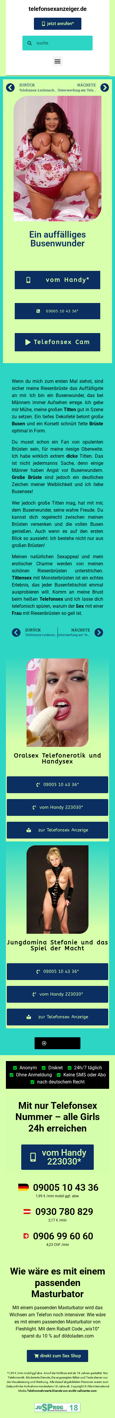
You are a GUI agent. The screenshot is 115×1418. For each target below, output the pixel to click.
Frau (17, 613)
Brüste (96, 423)
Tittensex (22, 578)
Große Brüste (27, 477)
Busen (18, 423)
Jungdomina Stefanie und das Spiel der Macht (57, 945)
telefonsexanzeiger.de (58, 8)
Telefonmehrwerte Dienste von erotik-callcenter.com (62, 1390)
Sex (80, 606)
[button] (58, 61)
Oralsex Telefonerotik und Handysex (57, 758)
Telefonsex (51, 599)
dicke (72, 456)
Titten (70, 409)
